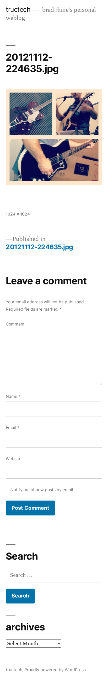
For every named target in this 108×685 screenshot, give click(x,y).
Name (13, 396)
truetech (18, 9)
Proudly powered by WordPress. (55, 669)
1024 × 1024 (18, 214)
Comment (15, 324)
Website (13, 458)
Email (12, 427)
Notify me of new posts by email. (42, 489)
